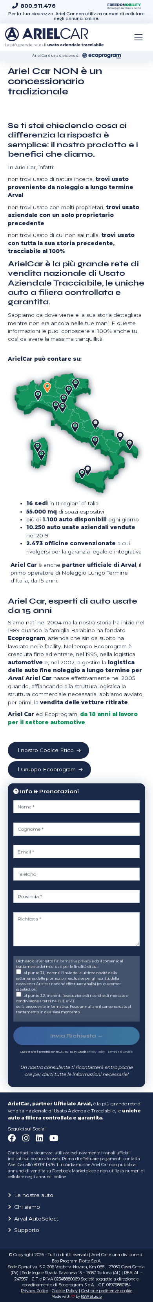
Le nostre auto (33, 1195)
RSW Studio (91, 1296)
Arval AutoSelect (36, 1218)
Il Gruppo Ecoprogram (46, 769)
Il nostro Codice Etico (45, 750)
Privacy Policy (96, 1052)
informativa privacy (73, 961)
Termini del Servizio (120, 1052)
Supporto (26, 1230)
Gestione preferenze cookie (106, 1290)
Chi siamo (27, 1207)
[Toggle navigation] (138, 37)
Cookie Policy (65, 1290)
